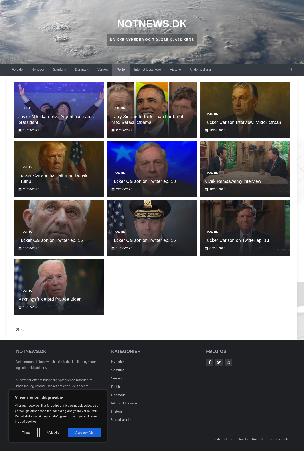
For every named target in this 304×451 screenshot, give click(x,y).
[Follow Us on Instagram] (228, 362)
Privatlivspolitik (277, 439)
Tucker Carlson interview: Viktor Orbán (243, 122)
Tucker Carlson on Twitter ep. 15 (143, 240)
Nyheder (38, 69)
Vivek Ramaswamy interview (233, 181)
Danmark (82, 69)
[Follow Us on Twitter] (219, 362)
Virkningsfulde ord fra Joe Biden (49, 299)
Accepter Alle (84, 432)
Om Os (243, 439)
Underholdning (200, 69)
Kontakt (257, 439)
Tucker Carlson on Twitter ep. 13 (237, 240)
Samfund (59, 69)
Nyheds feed (223, 439)
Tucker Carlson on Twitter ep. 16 (50, 240)
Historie (175, 69)
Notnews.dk (152, 24)
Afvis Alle (53, 432)
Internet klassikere (147, 69)
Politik (121, 69)
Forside (17, 69)
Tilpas (26, 432)
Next (21, 330)
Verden (102, 69)
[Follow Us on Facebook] (209, 362)
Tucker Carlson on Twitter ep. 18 (143, 181)
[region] (58, 416)
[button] (290, 70)
